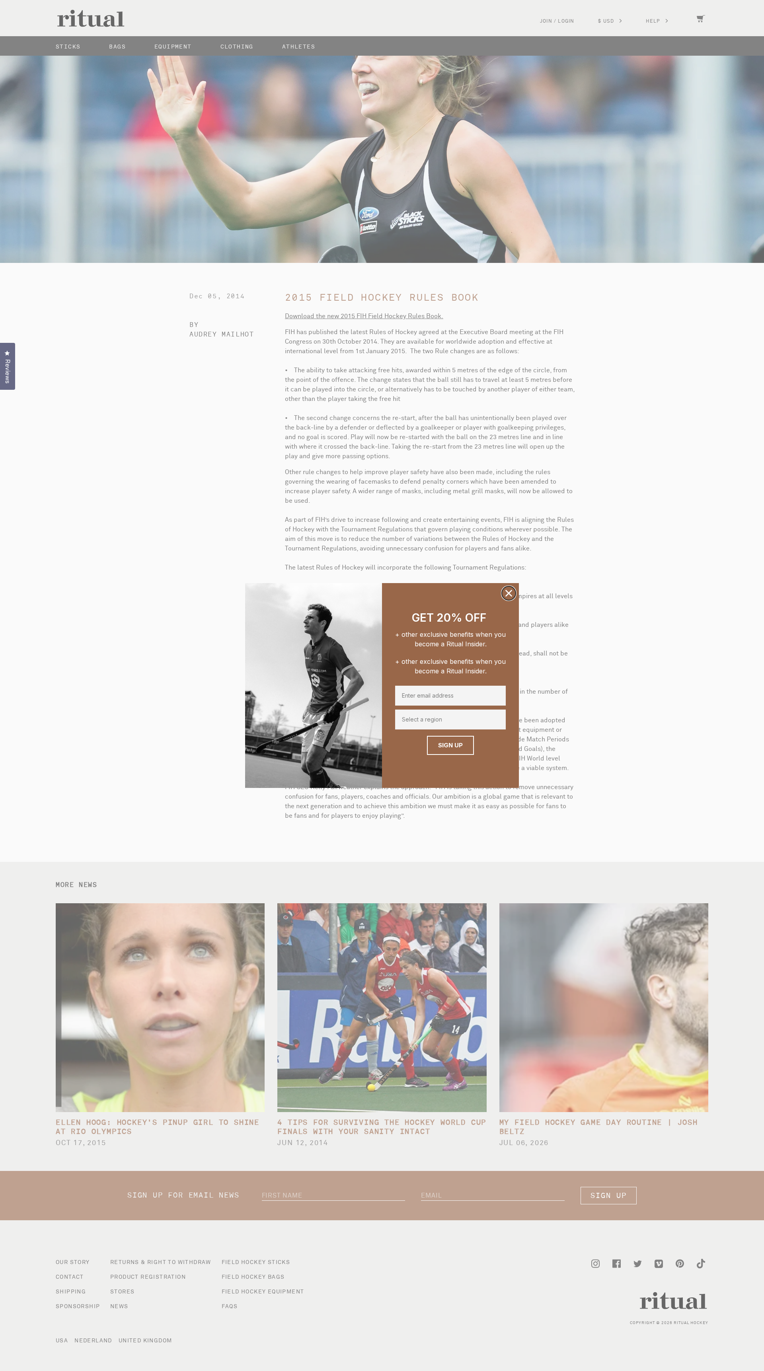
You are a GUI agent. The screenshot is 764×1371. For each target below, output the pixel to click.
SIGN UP (450, 745)
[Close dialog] (509, 593)
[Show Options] (499, 719)
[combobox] (449, 719)
